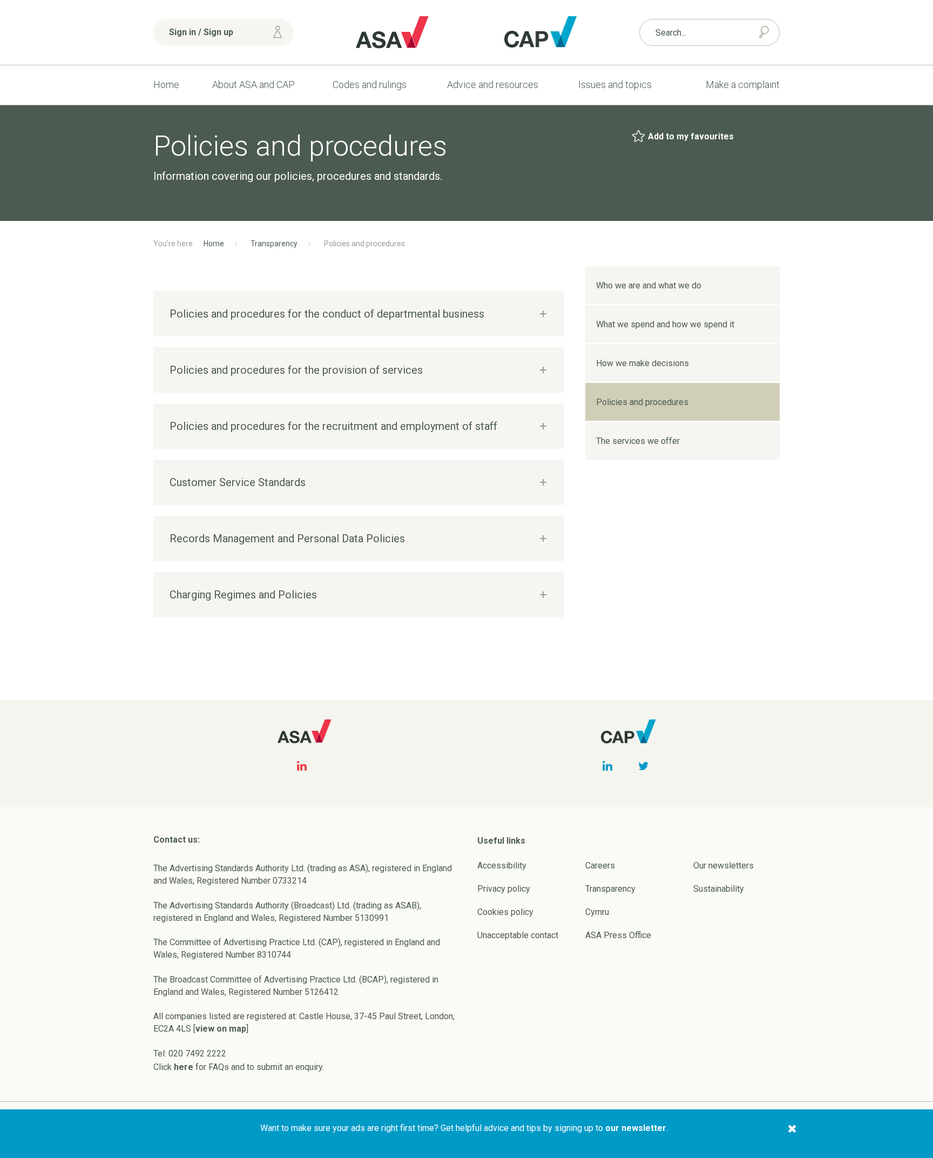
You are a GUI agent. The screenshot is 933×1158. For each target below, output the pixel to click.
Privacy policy (503, 889)
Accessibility (501, 865)
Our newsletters (723, 865)
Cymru (597, 912)
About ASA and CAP (253, 84)
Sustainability (718, 889)
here (183, 1067)
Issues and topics (615, 84)
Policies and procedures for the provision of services (296, 369)
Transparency (274, 243)
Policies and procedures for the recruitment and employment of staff (333, 426)
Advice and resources (492, 84)
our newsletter (635, 1128)
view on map (220, 1029)
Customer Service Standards (238, 482)
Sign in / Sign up (201, 32)
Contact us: (176, 839)
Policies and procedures (642, 402)
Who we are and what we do (648, 285)
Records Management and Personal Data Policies (287, 538)
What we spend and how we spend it (665, 324)
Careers (600, 865)
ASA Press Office (618, 935)
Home (166, 84)
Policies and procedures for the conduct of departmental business (327, 313)
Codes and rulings (370, 84)
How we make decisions (642, 363)
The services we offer (638, 441)
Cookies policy (505, 912)
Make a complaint (743, 84)
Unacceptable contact (517, 935)
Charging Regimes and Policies (243, 594)
